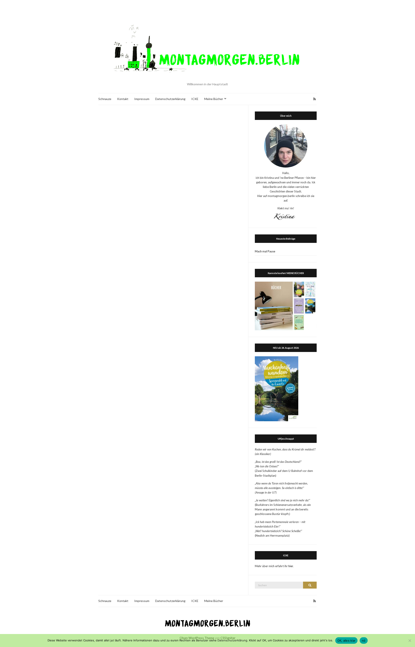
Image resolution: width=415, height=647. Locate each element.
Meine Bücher (213, 99)
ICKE (194, 99)
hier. (291, 566)
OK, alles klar (346, 640)
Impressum (141, 99)
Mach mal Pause (265, 251)
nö (364, 640)
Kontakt (122, 99)
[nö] (409, 640)
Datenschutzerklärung (170, 99)
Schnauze (104, 99)
